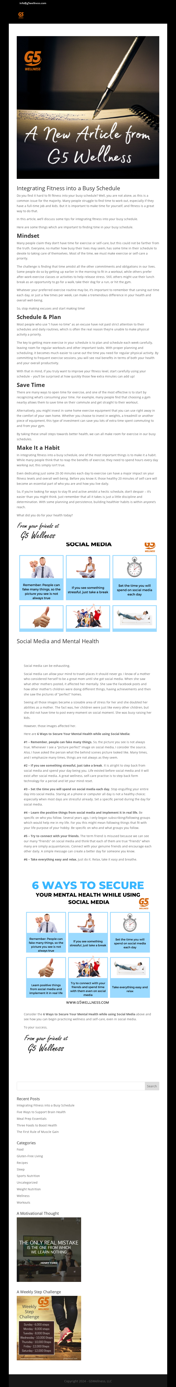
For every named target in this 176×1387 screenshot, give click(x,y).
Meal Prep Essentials (32, 1119)
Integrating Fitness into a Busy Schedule (68, 188)
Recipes (22, 1163)
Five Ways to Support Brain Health (41, 1112)
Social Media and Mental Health (58, 641)
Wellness (23, 1196)
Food (20, 1149)
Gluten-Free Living (30, 1156)
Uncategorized (27, 1182)
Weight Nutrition (29, 1189)
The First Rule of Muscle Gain (38, 1132)
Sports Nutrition (28, 1176)
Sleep (21, 1169)
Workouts (23, 1202)
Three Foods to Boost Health (37, 1125)
